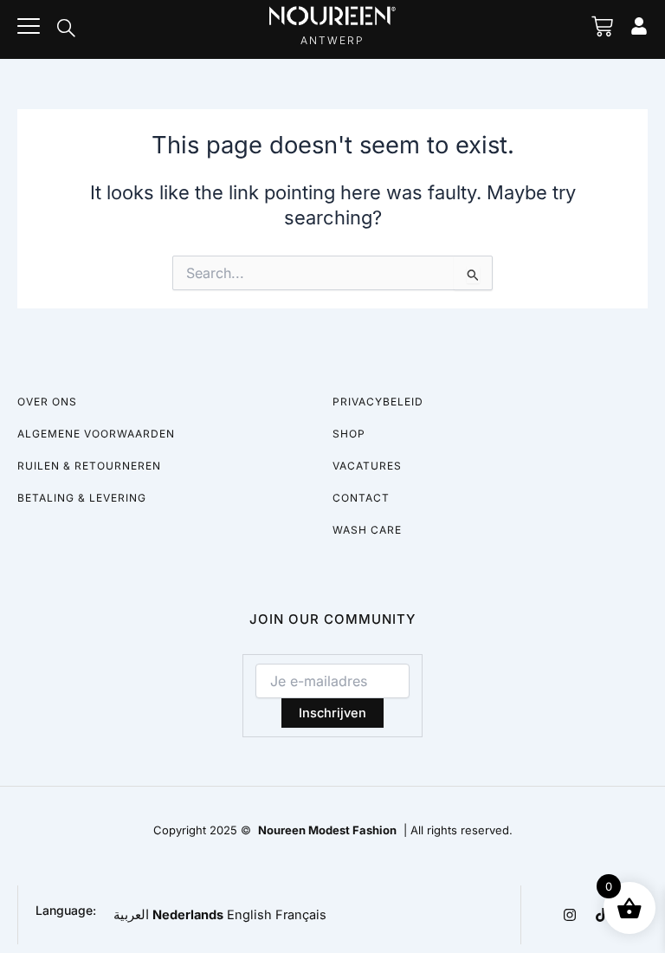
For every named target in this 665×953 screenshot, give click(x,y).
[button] (65, 29)
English (249, 915)
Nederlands (187, 915)
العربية (131, 915)
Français (300, 915)
